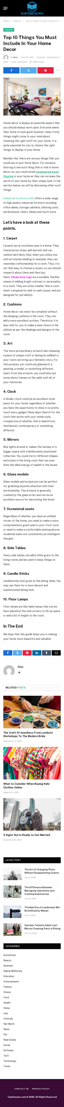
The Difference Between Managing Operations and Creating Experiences (39, 890)
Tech (6, 1055)
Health (7, 1002)
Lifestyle (8, 1018)
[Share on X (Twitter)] (28, 70)
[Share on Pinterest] (45, 70)
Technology (9, 1061)
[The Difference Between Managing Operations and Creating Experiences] (12, 891)
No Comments (21, 62)
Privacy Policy (41, 1089)
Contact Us (21, 1089)
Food (6, 997)
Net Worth (8, 1024)
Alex (15, 57)
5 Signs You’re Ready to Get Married (26, 835)
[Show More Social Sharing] (57, 70)
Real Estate (9, 1039)
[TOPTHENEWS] (32, 8)
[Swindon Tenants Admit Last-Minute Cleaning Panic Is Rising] (12, 929)
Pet (5, 1034)
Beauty (7, 960)
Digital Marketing (12, 971)
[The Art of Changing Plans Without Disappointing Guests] (12, 874)
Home (6, 1008)
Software (8, 1050)
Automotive (9, 955)
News (6, 1029)
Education (8, 976)
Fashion (9, 30)
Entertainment (11, 981)
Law (5, 1013)
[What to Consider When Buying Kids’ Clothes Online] (32, 763)
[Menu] (5, 8)
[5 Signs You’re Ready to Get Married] (32, 814)
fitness (7, 992)
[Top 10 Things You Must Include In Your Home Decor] (32, 97)
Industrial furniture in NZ (18, 198)
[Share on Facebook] (11, 70)
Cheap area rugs (21, 277)
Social (6, 1045)
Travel (6, 1066)
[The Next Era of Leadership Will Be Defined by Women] (12, 911)
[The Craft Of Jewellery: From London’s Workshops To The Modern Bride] (32, 712)
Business (8, 965)
